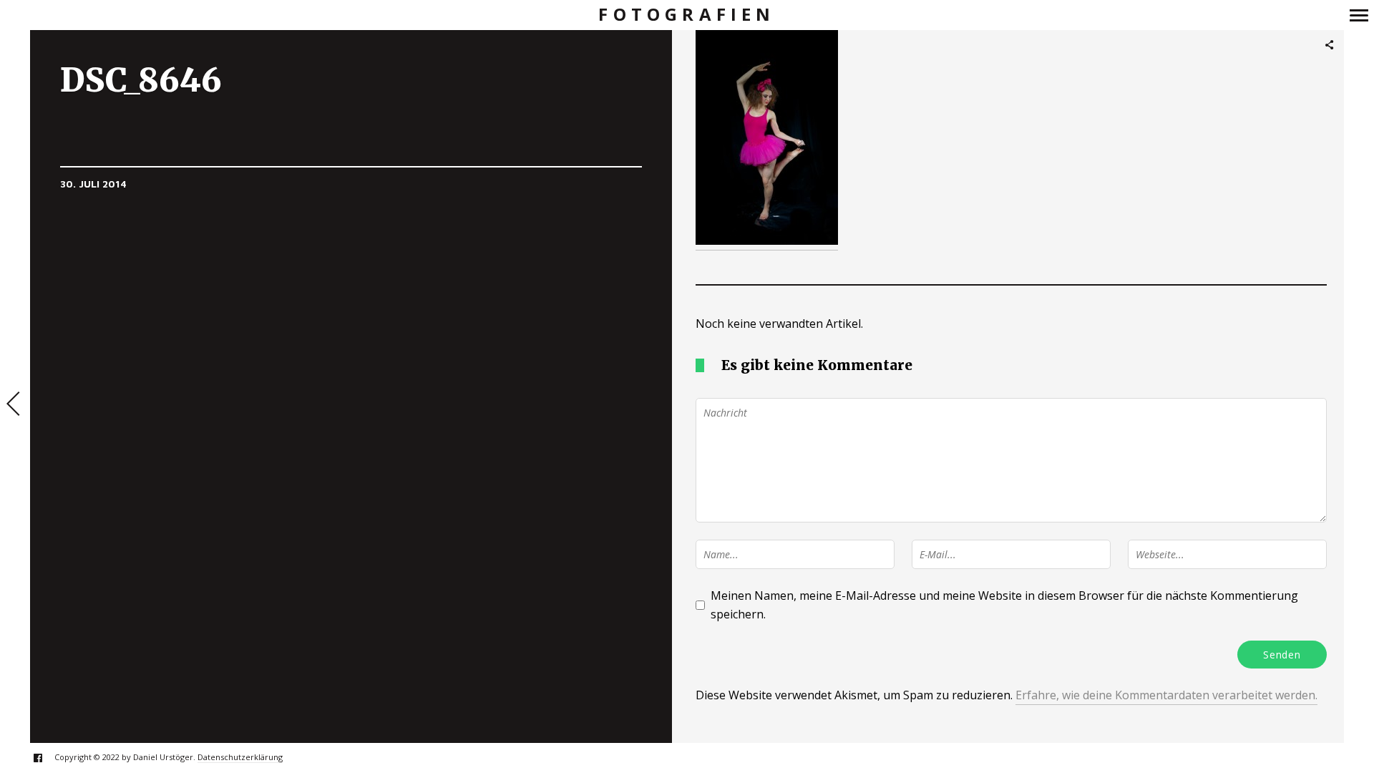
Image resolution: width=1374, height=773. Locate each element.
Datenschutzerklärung (240, 757)
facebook (45, 757)
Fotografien (686, 15)
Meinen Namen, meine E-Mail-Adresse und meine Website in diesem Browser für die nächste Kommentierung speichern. (1004, 605)
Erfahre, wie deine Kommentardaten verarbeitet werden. (1166, 695)
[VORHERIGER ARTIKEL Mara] (15, 405)
